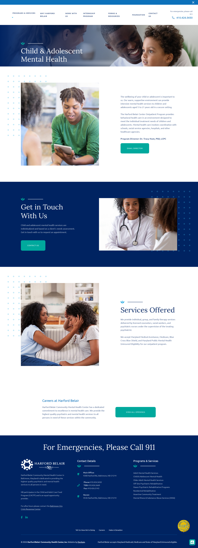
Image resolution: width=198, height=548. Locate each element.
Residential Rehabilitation (144, 490)
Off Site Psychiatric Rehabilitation (148, 483)
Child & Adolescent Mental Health (147, 476)
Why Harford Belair (47, 14)
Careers (102, 530)
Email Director (135, 148)
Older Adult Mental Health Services (148, 480)
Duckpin (81, 542)
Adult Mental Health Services (145, 473)
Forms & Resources (114, 14)
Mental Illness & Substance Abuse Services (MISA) (154, 498)
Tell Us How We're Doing (85, 530)
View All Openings (135, 412)
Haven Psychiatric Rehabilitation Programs (151, 487)
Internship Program (89, 14)
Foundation (138, 15)
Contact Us (153, 14)
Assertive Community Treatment (147, 494)
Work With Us (71, 14)
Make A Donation (115, 530)
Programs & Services (24, 13)
